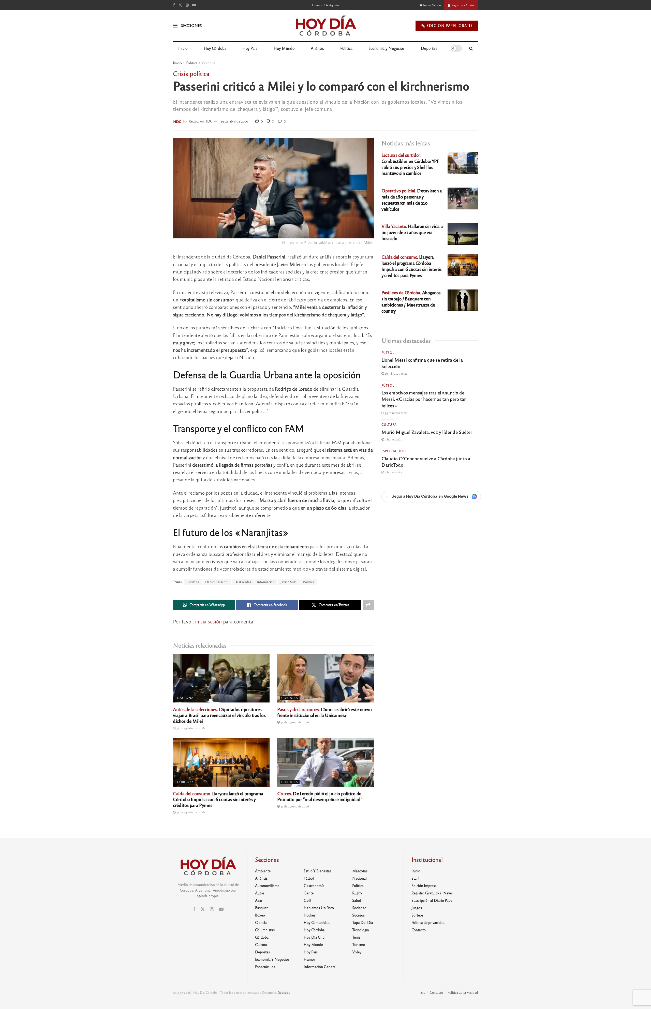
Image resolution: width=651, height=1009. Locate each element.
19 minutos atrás (395, 373)
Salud (356, 900)
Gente (309, 893)
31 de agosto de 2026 (190, 728)
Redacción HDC (201, 121)
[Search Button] (471, 48)
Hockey (310, 915)
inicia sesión (208, 621)
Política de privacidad (428, 922)
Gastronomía (314, 885)
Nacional (186, 697)
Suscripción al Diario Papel (432, 900)
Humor (309, 959)
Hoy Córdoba (215, 48)
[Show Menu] (175, 25)
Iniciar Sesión (431, 5)
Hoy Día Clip (314, 937)
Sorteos (417, 915)
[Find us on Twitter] (180, 5)
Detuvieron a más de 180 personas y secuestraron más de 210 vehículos (411, 199)
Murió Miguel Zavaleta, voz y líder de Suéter (426, 432)
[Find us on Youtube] (194, 5)
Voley (356, 952)
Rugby (357, 893)
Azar (258, 900)
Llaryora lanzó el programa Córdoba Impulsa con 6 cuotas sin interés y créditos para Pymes (218, 799)
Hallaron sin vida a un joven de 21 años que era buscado (412, 232)
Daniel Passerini (217, 582)
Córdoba (208, 62)
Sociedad (359, 907)
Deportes (429, 48)
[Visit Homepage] (325, 25)
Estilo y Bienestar (317, 870)
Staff (415, 878)
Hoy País (249, 48)
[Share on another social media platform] (368, 605)
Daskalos (283, 992)
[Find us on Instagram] (187, 5)
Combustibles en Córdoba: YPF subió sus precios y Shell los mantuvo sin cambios (410, 164)
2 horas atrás (393, 439)
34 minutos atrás (395, 413)
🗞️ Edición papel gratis (446, 25)
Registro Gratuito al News (432, 893)
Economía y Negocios (386, 48)
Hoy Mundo (284, 48)
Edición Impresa (424, 885)
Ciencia (261, 922)
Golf (307, 900)
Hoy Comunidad (317, 922)
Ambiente (263, 870)
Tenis (356, 937)
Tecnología (360, 929)
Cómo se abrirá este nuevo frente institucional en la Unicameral (324, 712)
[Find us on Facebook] (174, 5)
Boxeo (260, 915)
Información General (320, 966)
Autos (259, 893)
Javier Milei (288, 582)
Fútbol (387, 352)
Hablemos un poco (319, 907)
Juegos (416, 907)
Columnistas (265, 929)
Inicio (182, 48)
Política (346, 48)
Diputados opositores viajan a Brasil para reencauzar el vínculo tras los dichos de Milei (219, 715)
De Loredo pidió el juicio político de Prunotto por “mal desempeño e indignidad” (319, 796)
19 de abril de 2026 (234, 121)
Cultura (389, 424)
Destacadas (242, 582)
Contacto (418, 929)
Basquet (261, 907)
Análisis (317, 48)
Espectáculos (393, 451)
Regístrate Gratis (462, 5)
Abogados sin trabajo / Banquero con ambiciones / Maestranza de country (411, 301)
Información (266, 582)
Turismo (358, 944)
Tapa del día (362, 922)
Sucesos (358, 915)
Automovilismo (267, 885)
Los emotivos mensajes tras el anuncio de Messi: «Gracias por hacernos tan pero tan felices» (424, 398)
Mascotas (359, 870)
